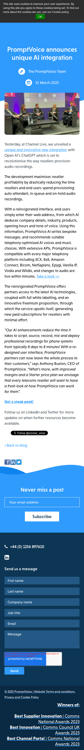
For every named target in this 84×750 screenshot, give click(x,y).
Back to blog (16, 445)
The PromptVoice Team (47, 71)
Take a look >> (48, 276)
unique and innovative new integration (35, 150)
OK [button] (40, 16)
